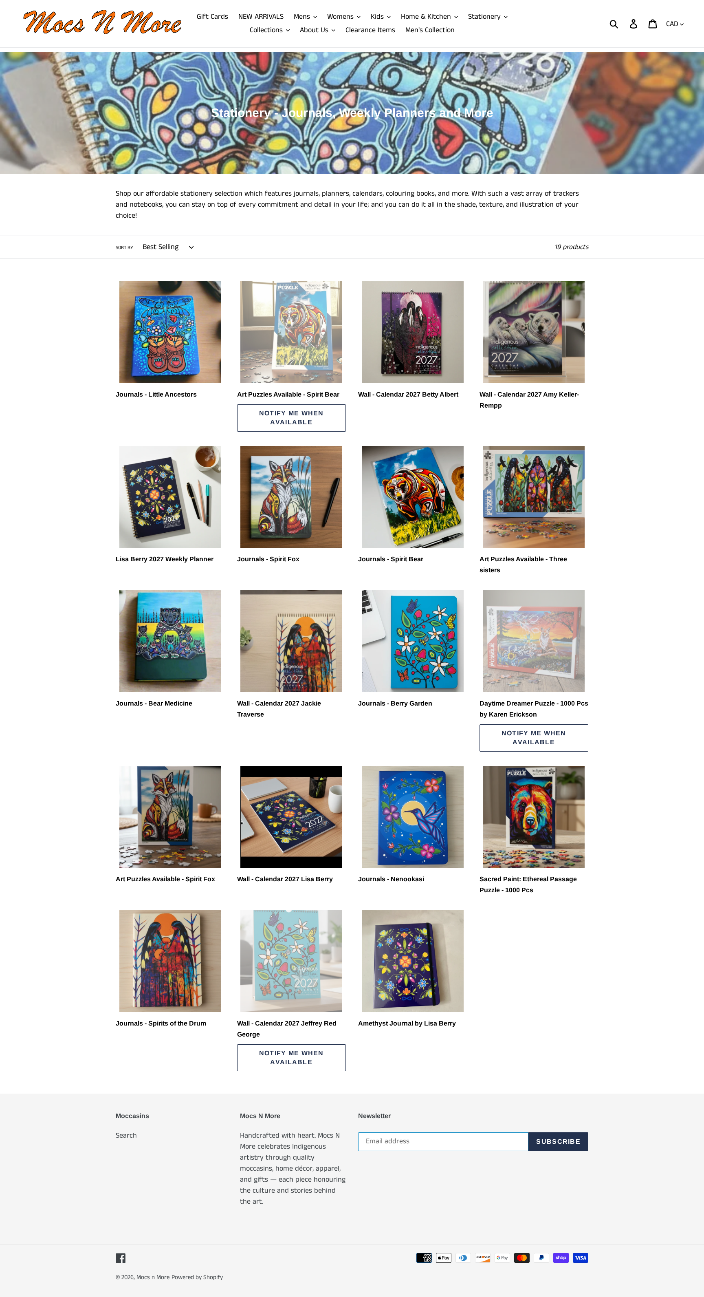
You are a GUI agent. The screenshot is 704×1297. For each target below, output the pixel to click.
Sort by (124, 247)
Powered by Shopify (197, 1277)
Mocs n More (152, 1277)
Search (126, 1135)
